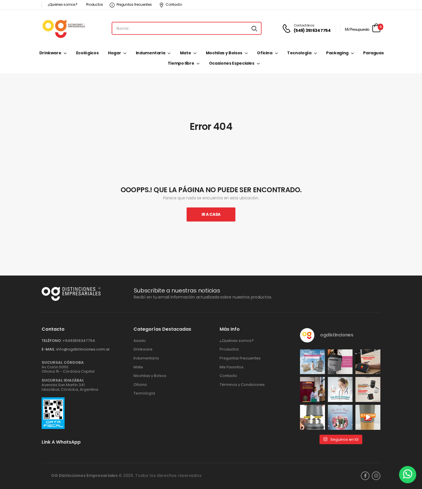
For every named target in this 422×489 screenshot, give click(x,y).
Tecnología (299, 53)
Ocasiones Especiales (231, 63)
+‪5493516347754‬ (79, 340)
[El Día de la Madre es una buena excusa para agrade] (340, 361)
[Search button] (254, 28)
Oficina (264, 53)
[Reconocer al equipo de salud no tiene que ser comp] (340, 389)
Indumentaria (150, 53)
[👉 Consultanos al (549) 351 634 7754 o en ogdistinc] (312, 417)
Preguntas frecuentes (134, 4)
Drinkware (50, 53)
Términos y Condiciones (242, 384)
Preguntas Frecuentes (240, 358)
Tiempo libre (181, 63)
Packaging (337, 53)
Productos (94, 4)
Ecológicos (87, 53)
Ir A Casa (211, 214)
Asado (139, 340)
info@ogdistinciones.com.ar (83, 349)
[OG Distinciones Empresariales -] (64, 28)
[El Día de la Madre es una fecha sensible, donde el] (340, 417)
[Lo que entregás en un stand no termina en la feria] (367, 361)
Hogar (114, 53)
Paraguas (373, 53)
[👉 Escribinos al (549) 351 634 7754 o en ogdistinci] (367, 417)
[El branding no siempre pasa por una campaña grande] (367, 389)
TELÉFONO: (52, 340)
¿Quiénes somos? (63, 4)
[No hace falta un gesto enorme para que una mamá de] (312, 361)
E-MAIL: (48, 349)
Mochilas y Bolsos (224, 53)
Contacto (174, 4)
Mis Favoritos (231, 367)
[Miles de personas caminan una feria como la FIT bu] (312, 389)
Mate (185, 53)
